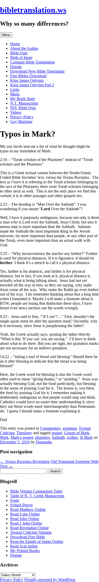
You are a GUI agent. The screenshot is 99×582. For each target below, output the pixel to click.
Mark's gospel (22, 437)
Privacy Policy (22, 117)
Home (15, 44)
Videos (15, 112)
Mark (4, 437)
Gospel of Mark (76, 433)
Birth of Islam (21, 57)
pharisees (42, 437)
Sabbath (58, 437)
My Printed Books (25, 550)
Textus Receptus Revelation (25, 461)
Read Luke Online (25, 514)
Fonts (14, 500)
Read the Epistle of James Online (36, 541)
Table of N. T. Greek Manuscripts (37, 496)
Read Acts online (24, 546)
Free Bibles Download (28, 76)
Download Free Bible (27, 537)
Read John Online (24, 518)
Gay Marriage (21, 121)
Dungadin (44, 442)
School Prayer (21, 505)
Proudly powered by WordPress (49, 579)
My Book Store (22, 98)
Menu (6, 35)
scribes (72, 437)
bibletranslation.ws (33, 9)
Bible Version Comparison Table (36, 491)
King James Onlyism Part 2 (32, 85)
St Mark (86, 437)
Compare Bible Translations (32, 62)
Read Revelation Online (29, 528)
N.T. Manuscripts (24, 103)
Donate (16, 66)
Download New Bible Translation (37, 71)
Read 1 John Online (26, 523)
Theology (24, 433)
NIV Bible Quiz (23, 108)
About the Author (24, 48)
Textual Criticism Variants (31, 532)
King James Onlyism (27, 80)
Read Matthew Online (28, 509)
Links (14, 89)
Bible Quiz (19, 53)
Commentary (50, 428)
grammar (70, 428)
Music (15, 94)
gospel (57, 433)
